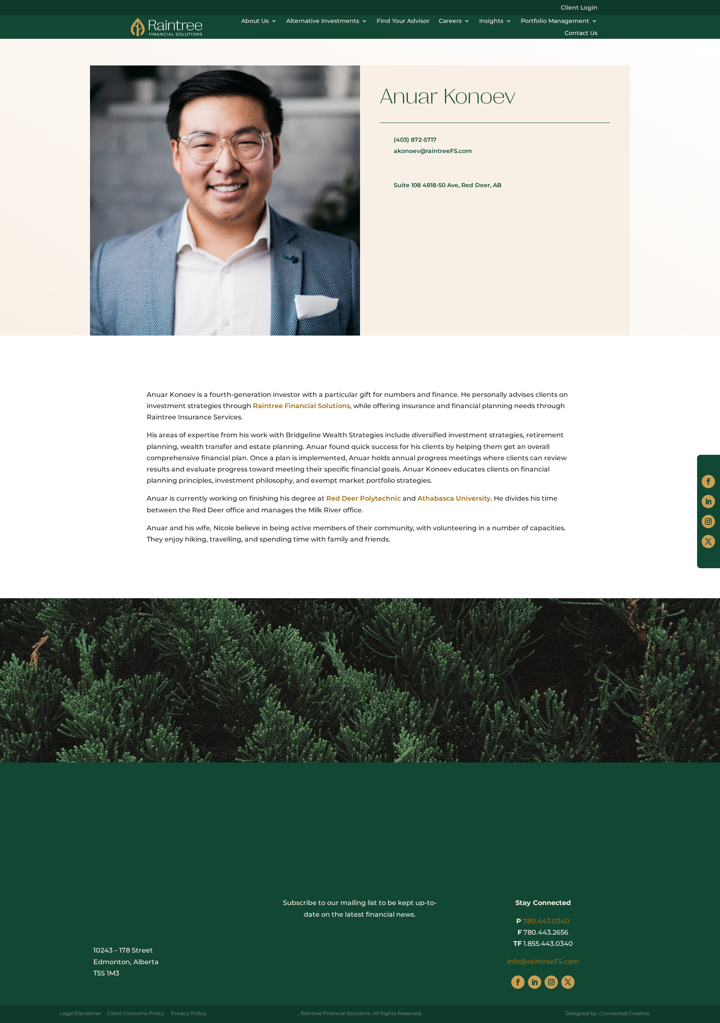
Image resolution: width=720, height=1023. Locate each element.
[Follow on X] (708, 541)
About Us (255, 21)
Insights (491, 21)
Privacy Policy (188, 1013)
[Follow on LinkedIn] (708, 501)
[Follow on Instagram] (708, 521)
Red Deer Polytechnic (363, 498)
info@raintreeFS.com (543, 961)
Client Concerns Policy (136, 1013)
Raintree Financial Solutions (301, 406)
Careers (450, 21)
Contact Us (581, 33)
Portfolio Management (555, 21)
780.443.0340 (546, 921)
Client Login (579, 8)
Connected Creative (624, 1013)
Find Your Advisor (403, 21)
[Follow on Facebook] (708, 481)
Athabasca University (454, 498)
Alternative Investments (322, 21)
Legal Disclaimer (80, 1013)
